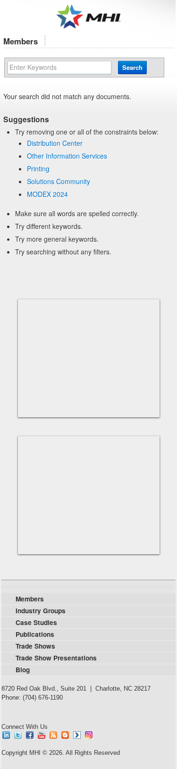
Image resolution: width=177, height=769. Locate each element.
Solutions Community (58, 181)
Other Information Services (67, 156)
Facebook (30, 735)
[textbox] (60, 67)
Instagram (89, 735)
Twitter (18, 735)
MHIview (77, 735)
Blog (65, 735)
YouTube (41, 735)
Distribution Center (55, 143)
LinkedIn (6, 735)
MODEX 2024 (47, 194)
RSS (53, 735)
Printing (38, 168)
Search (132, 67)
